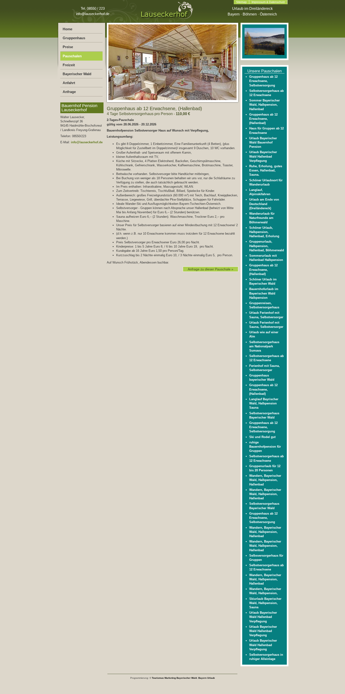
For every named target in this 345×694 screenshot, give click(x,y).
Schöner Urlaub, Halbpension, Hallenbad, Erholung (264, 232)
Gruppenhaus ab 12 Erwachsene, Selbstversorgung (263, 81)
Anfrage (69, 92)
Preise (68, 47)
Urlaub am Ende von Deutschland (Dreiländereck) (264, 204)
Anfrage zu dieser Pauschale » (210, 269)
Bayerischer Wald (77, 74)
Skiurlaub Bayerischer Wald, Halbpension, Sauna (265, 603)
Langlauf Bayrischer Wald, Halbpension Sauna (263, 403)
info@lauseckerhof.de (92, 14)
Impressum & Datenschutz (268, 2)
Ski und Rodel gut (262, 437)
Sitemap (241, 2)
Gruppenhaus (74, 38)
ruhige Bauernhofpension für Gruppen (265, 447)
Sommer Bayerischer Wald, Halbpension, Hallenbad (264, 105)
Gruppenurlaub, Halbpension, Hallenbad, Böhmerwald (266, 246)
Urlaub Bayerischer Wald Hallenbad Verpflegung (263, 156)
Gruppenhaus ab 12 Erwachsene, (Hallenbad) (263, 119)
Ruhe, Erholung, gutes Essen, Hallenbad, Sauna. (265, 170)
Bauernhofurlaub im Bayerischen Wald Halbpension (263, 293)
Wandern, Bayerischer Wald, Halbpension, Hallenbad (265, 480)
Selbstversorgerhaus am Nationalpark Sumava (264, 346)
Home (67, 29)
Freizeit (69, 65)
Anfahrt (69, 83)
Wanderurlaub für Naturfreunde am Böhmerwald (262, 218)
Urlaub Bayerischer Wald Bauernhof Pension (263, 142)
